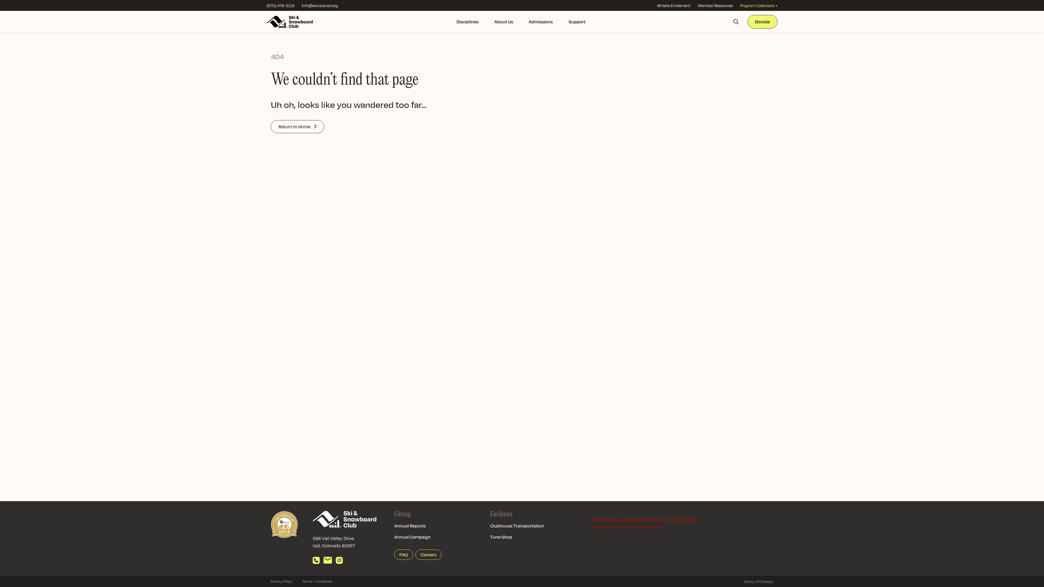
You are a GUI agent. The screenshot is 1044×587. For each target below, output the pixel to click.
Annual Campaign (412, 537)
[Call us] (316, 560)
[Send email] (328, 560)
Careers (428, 554)
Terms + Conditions (317, 581)
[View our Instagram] (339, 560)
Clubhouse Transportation (517, 526)
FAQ (403, 554)
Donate (762, 21)
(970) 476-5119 (280, 5)
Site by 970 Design (758, 581)
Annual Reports (410, 526)
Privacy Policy (282, 581)
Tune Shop (501, 537)
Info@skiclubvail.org (320, 5)
